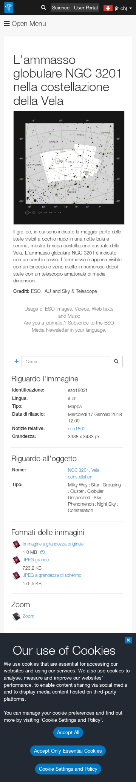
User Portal (86, 8)
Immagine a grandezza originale (53, 544)
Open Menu (28, 23)
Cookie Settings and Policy (68, 769)
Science (61, 8)
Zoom (28, 616)
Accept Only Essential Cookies (68, 751)
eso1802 (77, 428)
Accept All (68, 732)
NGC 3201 (78, 470)
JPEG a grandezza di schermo (52, 575)
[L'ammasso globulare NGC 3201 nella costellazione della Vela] (69, 167)
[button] (42, 552)
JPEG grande (36, 559)
